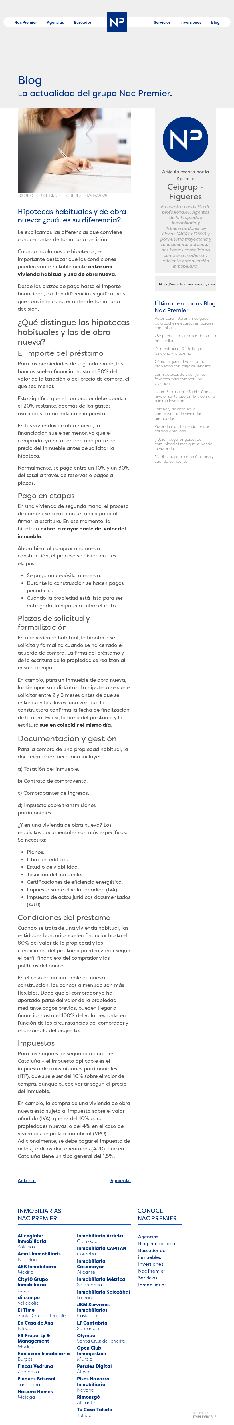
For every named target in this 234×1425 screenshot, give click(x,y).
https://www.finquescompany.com (187, 284)
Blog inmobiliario (156, 1243)
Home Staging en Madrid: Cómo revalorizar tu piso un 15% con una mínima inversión (185, 396)
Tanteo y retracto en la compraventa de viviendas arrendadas (178, 414)
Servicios (162, 22)
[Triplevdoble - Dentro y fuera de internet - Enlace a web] (204, 1414)
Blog (215, 22)
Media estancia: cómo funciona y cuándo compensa (184, 459)
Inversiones (190, 22)
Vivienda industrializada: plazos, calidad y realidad (182, 429)
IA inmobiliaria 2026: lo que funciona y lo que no (179, 351)
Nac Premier (25, 22)
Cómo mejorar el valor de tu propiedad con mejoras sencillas (183, 364)
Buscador (82, 22)
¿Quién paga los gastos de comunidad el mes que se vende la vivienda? (183, 444)
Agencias (55, 22)
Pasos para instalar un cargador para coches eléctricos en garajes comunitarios (184, 323)
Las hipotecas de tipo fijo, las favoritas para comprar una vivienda (180, 379)
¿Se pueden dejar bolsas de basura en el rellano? (185, 338)
